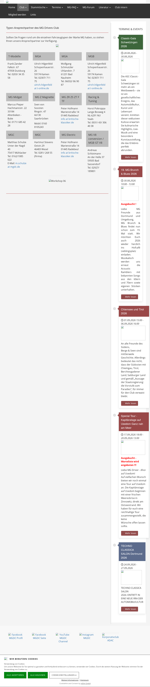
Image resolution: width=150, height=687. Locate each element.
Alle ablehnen (37, 675)
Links (33, 14)
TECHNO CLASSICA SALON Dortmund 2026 (131, 551)
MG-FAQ (72, 7)
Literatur (104, 7)
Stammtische (38, 7)
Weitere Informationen (70, 680)
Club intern (121, 7)
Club (22, 7)
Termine (56, 7)
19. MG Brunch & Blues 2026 (130, 172)
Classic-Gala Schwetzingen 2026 (129, 42)
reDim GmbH (86, 683)
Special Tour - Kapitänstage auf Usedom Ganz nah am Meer (132, 422)
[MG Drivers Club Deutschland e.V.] (23, 2)
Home (11, 7)
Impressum (84, 680)
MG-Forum (88, 7)
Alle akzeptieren (15, 675)
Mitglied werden (17, 14)
